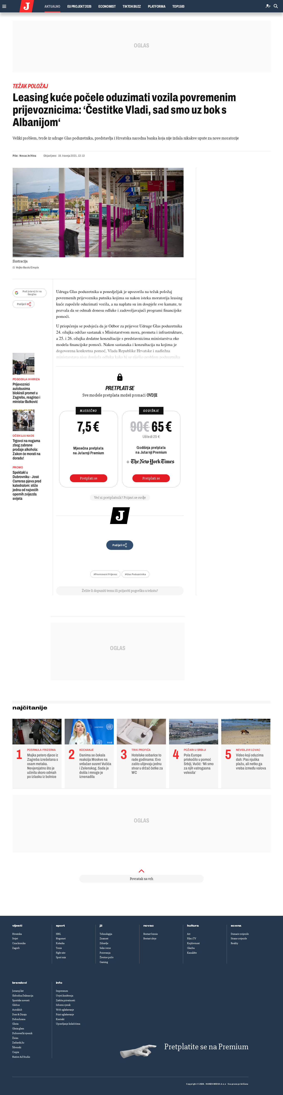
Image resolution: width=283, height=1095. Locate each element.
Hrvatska (17, 934)
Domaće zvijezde (240, 934)
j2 (101, 925)
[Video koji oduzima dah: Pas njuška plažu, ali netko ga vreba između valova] (245, 732)
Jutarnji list (18, 991)
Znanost (104, 938)
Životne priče (107, 957)
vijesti (17, 925)
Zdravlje (104, 943)
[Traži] (276, 6)
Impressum (62, 991)
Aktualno (52, 6)
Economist (107, 6)
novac (148, 925)
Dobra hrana (18, 1019)
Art (188, 934)
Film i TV (191, 938)
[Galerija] (98, 212)
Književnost (193, 943)
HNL (58, 934)
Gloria (15, 1023)
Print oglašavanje (65, 1014)
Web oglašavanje (65, 1009)
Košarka (60, 943)
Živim (15, 1038)
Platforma (156, 6)
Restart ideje (149, 938)
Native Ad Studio (21, 1057)
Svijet (15, 938)
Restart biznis (150, 934)
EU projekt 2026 (79, 6)
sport (60, 925)
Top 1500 (178, 6)
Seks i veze (105, 948)
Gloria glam (18, 1028)
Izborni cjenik (63, 1005)
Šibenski (16, 1047)
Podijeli (21, 304)
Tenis (59, 948)
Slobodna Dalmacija (22, 995)
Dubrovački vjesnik (22, 1033)
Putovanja (105, 952)
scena (236, 925)
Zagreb (16, 948)
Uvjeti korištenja (64, 995)
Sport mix (61, 957)
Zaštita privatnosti (65, 1000)
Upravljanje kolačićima (68, 1023)
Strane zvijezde (239, 938)
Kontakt (60, 1019)
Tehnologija (106, 934)
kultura (193, 925)
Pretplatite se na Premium (206, 1047)
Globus (16, 1005)
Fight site (60, 952)
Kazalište (192, 952)
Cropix (15, 1052)
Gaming (104, 962)
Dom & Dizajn (19, 1014)
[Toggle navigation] (3, 5)
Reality (234, 943)
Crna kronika (18, 943)
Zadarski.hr (18, 1042)
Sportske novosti (20, 1000)
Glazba (191, 948)
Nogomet (61, 938)
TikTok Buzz (132, 6)
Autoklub (17, 1009)
